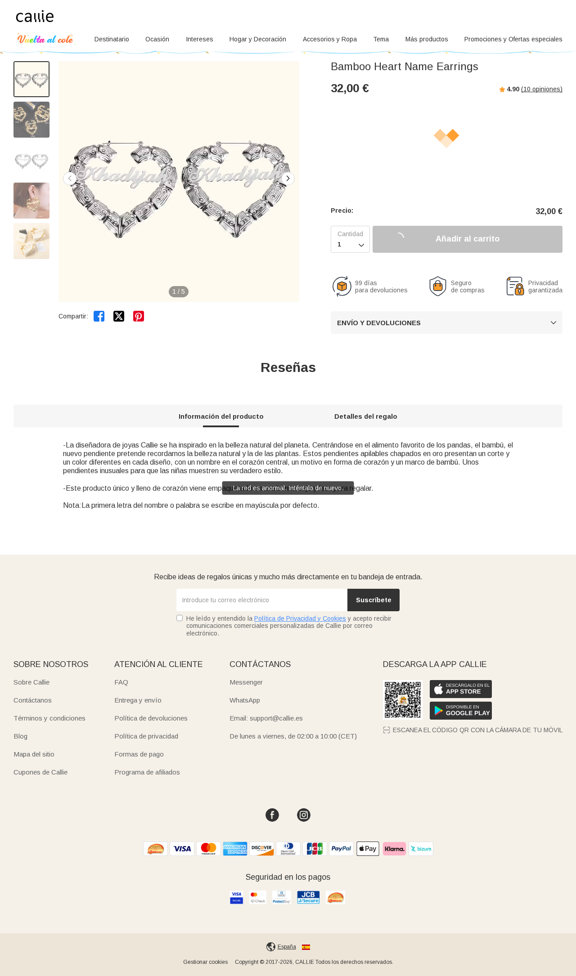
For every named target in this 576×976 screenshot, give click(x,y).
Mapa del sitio (34, 754)
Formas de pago (139, 754)
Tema (381, 39)
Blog (20, 736)
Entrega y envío (138, 700)
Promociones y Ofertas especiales (513, 39)
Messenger (246, 682)
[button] (288, 178)
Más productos (426, 39)
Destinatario (111, 39)
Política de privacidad (146, 736)
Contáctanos (33, 700)
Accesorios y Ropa (330, 39)
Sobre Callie (32, 682)
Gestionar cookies (205, 962)
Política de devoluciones (151, 718)
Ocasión (157, 39)
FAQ (121, 682)
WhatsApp (245, 700)
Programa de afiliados (147, 772)
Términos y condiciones (50, 718)
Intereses (199, 39)
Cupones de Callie (41, 772)
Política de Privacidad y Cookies (300, 618)
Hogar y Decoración (258, 39)
